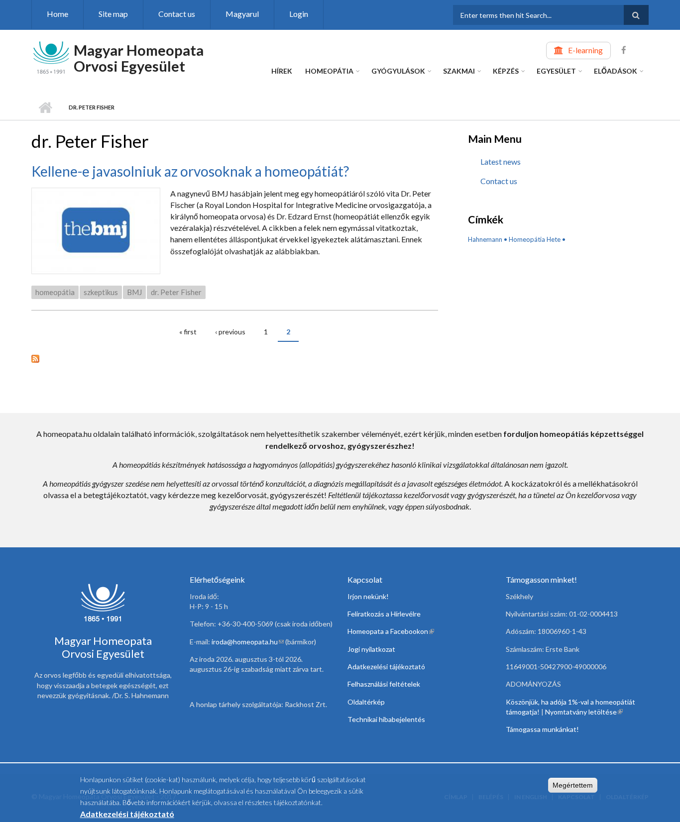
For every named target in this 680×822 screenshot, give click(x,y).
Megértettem (573, 785)
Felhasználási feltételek (383, 684)
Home (57, 13)
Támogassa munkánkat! (542, 729)
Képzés (506, 71)
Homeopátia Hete (535, 239)
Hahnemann (485, 239)
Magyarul (242, 13)
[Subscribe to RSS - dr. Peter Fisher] (234, 357)
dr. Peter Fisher (176, 292)
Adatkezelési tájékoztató (386, 666)
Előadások (615, 71)
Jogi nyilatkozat (371, 649)
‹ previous (230, 331)
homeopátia (55, 292)
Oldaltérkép (366, 702)
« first (188, 331)
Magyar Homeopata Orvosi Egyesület (139, 58)
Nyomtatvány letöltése (584, 712)
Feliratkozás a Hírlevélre (384, 614)
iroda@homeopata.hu (248, 641)
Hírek (281, 71)
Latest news (500, 161)
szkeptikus (101, 292)
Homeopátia (329, 71)
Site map (113, 13)
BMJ (134, 292)
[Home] (51, 56)
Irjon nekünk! (368, 596)
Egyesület (556, 71)
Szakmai (459, 71)
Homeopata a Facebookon (390, 631)
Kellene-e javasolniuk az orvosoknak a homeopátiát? (190, 171)
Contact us (176, 13)
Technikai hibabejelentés (386, 719)
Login (298, 13)
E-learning (585, 50)
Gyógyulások (398, 71)
